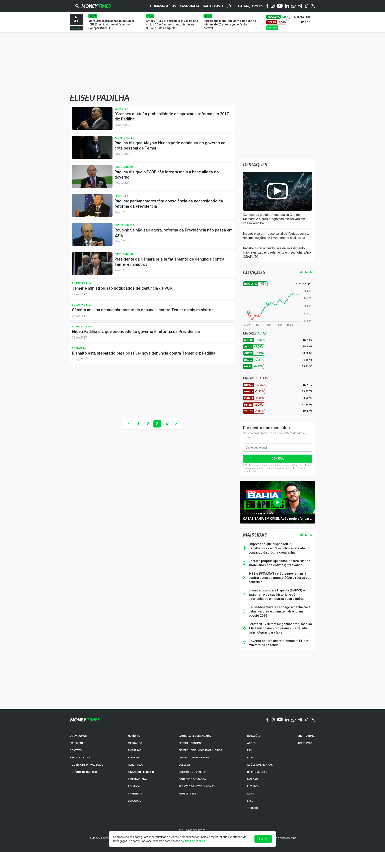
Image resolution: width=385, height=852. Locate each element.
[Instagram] (273, 6)
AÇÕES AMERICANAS (260, 764)
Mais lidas (254, 535)
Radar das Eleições (218, 6)
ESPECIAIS (134, 800)
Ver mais (305, 534)
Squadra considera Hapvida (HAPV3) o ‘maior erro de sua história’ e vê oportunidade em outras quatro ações (276, 594)
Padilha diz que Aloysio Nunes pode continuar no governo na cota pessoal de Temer (169, 145)
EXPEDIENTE (77, 743)
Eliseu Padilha (124, 166)
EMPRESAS (134, 750)
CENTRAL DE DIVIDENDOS (194, 757)
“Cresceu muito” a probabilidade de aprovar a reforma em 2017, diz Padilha (172, 116)
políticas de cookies (193, 841)
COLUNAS (184, 764)
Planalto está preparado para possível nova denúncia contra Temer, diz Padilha (143, 353)
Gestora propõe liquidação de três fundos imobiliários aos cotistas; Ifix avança (279, 563)
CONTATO (76, 750)
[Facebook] (267, 6)
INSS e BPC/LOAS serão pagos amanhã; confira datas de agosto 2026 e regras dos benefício (279, 578)
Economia (121, 108)
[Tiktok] (307, 6)
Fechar (263, 839)
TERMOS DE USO (80, 757)
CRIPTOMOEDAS (257, 771)
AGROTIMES (304, 743)
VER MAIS (305, 272)
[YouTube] (280, 6)
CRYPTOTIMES (306, 735)
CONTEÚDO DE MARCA (192, 779)
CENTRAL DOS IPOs (190, 743)
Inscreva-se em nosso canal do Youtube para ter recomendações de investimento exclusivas (277, 236)
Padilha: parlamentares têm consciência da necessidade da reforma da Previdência (168, 204)
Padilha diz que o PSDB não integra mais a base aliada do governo (166, 175)
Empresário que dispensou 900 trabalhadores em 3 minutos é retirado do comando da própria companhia (279, 548)
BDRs (250, 757)
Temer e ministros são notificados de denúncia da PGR (122, 288)
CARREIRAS (135, 793)
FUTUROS (253, 786)
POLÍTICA (134, 786)
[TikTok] (307, 719)
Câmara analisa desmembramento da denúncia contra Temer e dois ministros (143, 309)
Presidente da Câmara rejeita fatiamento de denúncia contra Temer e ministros (169, 262)
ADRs (250, 793)
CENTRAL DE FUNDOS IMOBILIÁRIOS (200, 750)
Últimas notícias (162, 6)
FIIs (249, 750)
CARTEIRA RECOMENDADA (194, 735)
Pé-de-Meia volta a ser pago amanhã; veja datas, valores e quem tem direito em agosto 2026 (279, 611)
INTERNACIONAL (138, 779)
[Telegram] (300, 6)
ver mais (77, 28)
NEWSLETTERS (187, 793)
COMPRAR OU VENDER (192, 771)
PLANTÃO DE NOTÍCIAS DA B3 (196, 786)
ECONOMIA (134, 757)
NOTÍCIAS (134, 735)
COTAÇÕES (253, 735)
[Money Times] (96, 6)
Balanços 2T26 (250, 6)
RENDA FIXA (135, 764)
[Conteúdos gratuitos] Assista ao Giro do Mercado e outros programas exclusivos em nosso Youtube (274, 219)
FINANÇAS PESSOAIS (141, 771)
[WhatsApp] (293, 6)
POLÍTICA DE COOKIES (83, 771)
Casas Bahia (189, 6)
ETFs (250, 800)
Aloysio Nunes (124, 137)
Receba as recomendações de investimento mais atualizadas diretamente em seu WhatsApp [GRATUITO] (277, 252)
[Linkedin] (287, 6)
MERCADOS (135, 743)
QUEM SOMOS (78, 735)
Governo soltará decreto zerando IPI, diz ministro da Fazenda (278, 643)
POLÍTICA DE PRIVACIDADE (86, 764)
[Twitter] (313, 6)
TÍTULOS (252, 808)
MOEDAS (252, 779)
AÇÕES (251, 743)
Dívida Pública (124, 224)
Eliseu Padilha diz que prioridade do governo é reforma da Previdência (136, 331)
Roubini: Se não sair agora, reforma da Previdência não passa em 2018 (173, 233)
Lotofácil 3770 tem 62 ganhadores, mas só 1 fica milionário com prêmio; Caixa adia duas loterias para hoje (280, 628)
